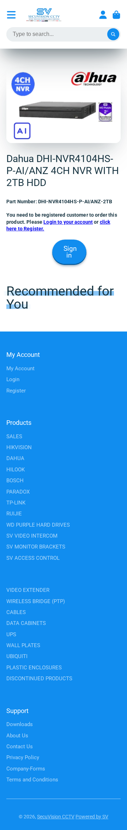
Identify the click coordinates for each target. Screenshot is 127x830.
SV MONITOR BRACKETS (35, 547)
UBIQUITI (17, 656)
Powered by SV (91, 816)
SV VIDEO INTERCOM (32, 536)
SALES (14, 436)
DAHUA (15, 458)
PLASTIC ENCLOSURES (34, 667)
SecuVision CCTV (55, 816)
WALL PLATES (23, 645)
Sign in (70, 252)
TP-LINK (15, 503)
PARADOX (18, 492)
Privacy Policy (22, 757)
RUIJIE (14, 513)
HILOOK (15, 469)
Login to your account (68, 222)
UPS (11, 634)
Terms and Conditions (32, 779)
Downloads (19, 724)
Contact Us (19, 746)
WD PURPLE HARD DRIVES (38, 525)
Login (12, 379)
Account (103, 15)
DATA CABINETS (26, 623)
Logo (43, 14)
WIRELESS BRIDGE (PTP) (35, 601)
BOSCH (15, 480)
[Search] (113, 35)
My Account (20, 368)
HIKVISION (19, 447)
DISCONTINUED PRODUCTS (39, 678)
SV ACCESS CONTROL (33, 558)
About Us (17, 735)
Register (16, 391)
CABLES (16, 612)
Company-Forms (25, 769)
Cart (116, 15)
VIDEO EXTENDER (27, 590)
